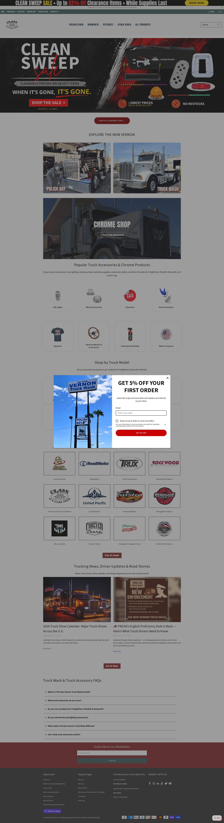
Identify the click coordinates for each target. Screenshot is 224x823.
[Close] (167, 378)
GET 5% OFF (141, 433)
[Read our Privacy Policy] (165, 424)
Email (118, 408)
